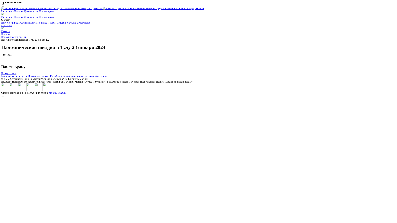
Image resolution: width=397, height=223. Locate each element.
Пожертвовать (8, 73)
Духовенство (83, 22)
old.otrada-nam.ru (57, 93)
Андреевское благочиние (94, 76)
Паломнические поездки (14, 37)
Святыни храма (28, 22)
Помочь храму (46, 11)
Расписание (7, 11)
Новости (19, 11)
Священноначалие (67, 22)
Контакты (6, 25)
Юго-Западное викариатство (65, 76)
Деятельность (31, 11)
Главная (5, 31)
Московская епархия (39, 76)
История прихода (10, 22)
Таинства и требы (47, 22)
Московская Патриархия (14, 76)
